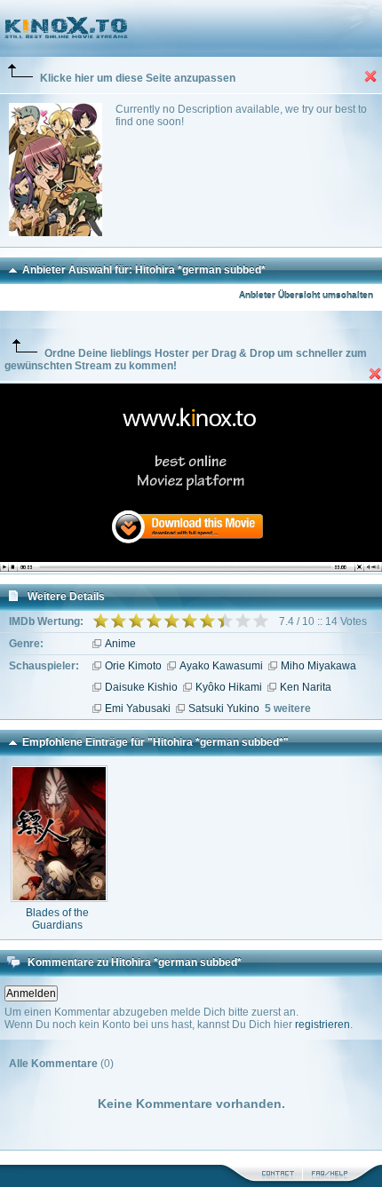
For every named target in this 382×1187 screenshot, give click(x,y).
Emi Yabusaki (138, 708)
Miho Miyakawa (318, 666)
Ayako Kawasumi (221, 666)
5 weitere (288, 708)
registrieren (322, 1024)
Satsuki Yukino (223, 708)
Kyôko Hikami (228, 687)
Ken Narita (305, 687)
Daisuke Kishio (141, 687)
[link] (191, 28)
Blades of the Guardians (57, 918)
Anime (120, 643)
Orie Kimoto (133, 666)
